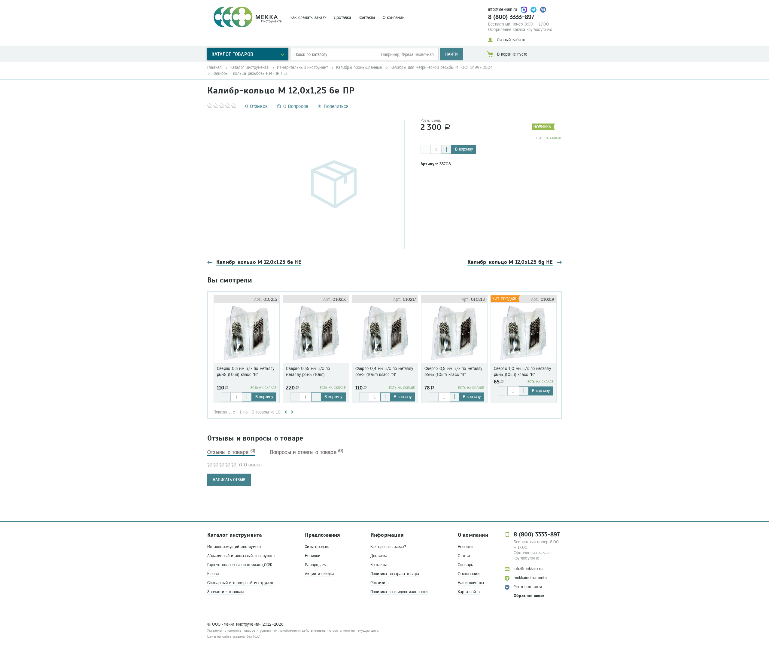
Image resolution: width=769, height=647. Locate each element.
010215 (270, 299)
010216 (339, 299)
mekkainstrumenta (530, 577)
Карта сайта (469, 592)
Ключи (213, 574)
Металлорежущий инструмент (234, 547)
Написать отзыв (229, 479)
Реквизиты (380, 583)
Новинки (312, 556)
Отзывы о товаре (231, 452)
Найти (451, 54)
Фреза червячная (418, 54)
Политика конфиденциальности (399, 592)
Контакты (367, 17)
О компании (393, 17)
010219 (547, 299)
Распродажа (316, 565)
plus (446, 149)
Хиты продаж (317, 547)
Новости (465, 547)
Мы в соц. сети (528, 586)
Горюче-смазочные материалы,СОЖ (239, 565)
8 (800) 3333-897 (511, 17)
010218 (478, 299)
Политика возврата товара (394, 574)
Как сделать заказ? (308, 17)
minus (425, 149)
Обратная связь (529, 596)
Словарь (465, 565)
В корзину (464, 149)
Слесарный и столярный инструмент (241, 583)
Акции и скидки (319, 574)
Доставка (342, 17)
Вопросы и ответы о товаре (306, 452)
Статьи (464, 556)
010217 (409, 299)
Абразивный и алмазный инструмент (241, 556)
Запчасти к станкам (225, 592)
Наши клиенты (471, 583)
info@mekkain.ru (502, 9)
